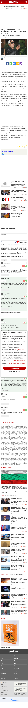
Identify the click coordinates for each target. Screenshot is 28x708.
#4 (8, 287)
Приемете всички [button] (14, 368)
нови (21, 574)
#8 (9, 306)
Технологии (3, 665)
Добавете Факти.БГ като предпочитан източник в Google (20, 689)
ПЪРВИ (8, 260)
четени (7, 574)
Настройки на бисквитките (12, 363)
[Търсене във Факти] (26, 2)
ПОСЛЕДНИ (3, 260)
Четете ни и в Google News (10, 154)
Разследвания (4, 660)
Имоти (2, 663)
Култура (16, 671)
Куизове (16, 678)
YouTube (4, 151)
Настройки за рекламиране (19, 360)
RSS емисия (5, 682)
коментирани (14, 574)
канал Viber (8, 151)
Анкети (15, 676)
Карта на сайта (4, 686)
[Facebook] (7, 63)
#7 (8, 306)
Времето (3, 676)
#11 (11, 306)
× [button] (25, 332)
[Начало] (14, 2)
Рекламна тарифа (4, 690)
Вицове (3, 678)
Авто (15, 663)
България (6, 6)
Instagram (21, 150)
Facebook (16, 150)
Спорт (2, 668)
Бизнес (15, 660)
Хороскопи (16, 668)
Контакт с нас (4, 692)
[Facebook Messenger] (14, 63)
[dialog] (14, 354)
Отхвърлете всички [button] (14, 371)
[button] (14, 375)
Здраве (15, 673)
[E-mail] (17, 63)
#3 (7, 399)
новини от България (10, 495)
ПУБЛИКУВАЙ (23, 242)
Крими (15, 665)
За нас (2, 684)
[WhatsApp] (11, 63)
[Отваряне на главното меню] (1, 2)
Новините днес (4, 655)
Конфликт (3, 673)
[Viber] (21, 63)
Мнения (16, 658)
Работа (2, 688)
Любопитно (3, 671)
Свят (2, 658)
